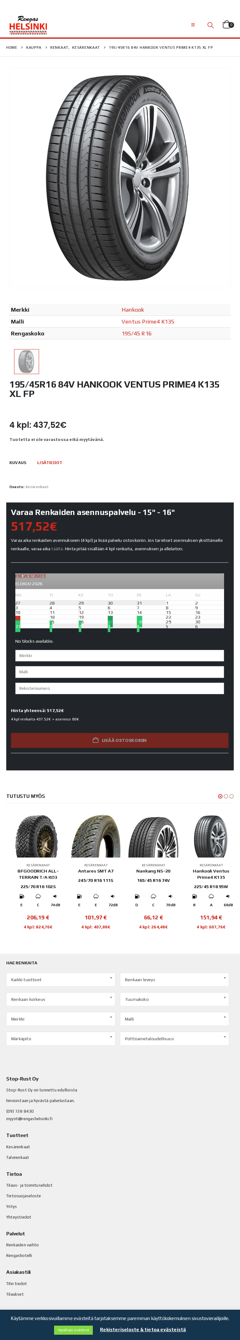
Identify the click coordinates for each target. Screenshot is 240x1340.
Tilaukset (15, 1294)
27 (110, 621)
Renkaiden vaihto (22, 1245)
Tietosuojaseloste (23, 1196)
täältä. (57, 548)
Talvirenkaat (17, 1157)
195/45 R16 (137, 333)
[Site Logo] (28, 25)
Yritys (11, 1206)
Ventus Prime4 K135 (148, 321)
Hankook (133, 309)
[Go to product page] (38, 836)
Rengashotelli (19, 1255)
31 (17, 626)
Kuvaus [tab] (17, 462)
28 (139, 621)
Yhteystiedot (18, 1217)
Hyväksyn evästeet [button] (73, 1330)
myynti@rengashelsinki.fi (29, 1118)
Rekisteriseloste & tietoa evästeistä (143, 1329)
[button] (193, 25)
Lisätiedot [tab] (49, 462)
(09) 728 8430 (20, 1111)
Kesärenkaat (37, 487)
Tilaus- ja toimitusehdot (29, 1185)
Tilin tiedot (16, 1283)
